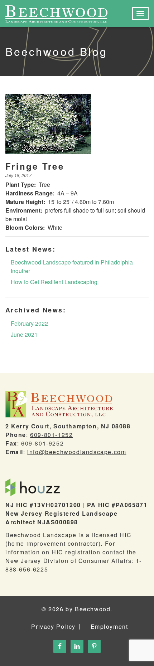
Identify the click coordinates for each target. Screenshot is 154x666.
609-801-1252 (51, 435)
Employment (109, 626)
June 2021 (24, 334)
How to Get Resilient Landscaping (54, 282)
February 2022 (29, 323)
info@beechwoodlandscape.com (76, 452)
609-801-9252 (42, 443)
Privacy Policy (53, 626)
